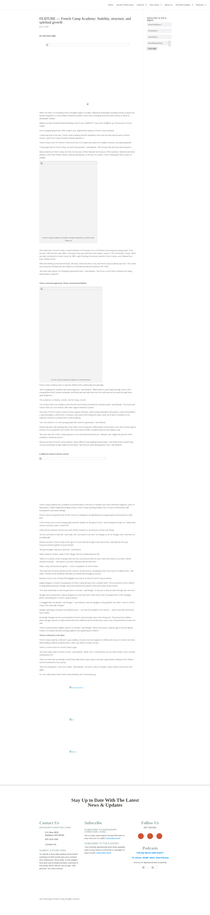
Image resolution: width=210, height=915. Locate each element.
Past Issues (154, 5)
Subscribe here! (103, 853)
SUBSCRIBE (152, 49)
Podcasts (200, 5)
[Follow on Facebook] (141, 836)
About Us (168, 5)
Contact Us (50, 844)
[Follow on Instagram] (159, 836)
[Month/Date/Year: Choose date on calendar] (170, 43)
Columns (140, 5)
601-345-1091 (51, 839)
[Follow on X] (150, 836)
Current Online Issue (125, 5)
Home (110, 5)
